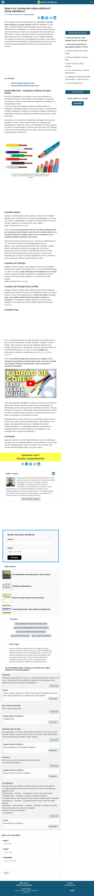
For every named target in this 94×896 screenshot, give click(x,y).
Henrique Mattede (29, 14)
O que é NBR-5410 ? (75, 83)
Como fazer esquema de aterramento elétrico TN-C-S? (76, 45)
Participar (14, 557)
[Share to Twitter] (50, 17)
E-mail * (6, 849)
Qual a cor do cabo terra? (41, 636)
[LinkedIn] (53, 473)
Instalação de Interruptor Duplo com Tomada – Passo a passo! (77, 78)
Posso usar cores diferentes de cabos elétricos (31, 627)
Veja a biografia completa (30, 499)
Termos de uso (70, 885)
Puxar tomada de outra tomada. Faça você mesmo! (76, 39)
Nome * (6, 841)
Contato (70, 883)
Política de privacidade (24, 885)
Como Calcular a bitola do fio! (22, 83)
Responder (54, 686)
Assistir (78, 103)
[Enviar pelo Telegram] (46, 17)
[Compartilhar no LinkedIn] (54, 17)
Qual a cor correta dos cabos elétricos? (31, 632)
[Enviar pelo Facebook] (42, 17)
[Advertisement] (30, 62)
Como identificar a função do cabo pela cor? (31, 624)
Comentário (7, 857)
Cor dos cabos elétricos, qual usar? (25, 85)
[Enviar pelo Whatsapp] (38, 17)
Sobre (72, 890)
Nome (10, 539)
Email (10, 548)
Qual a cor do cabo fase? (20, 636)
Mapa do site (24, 883)
